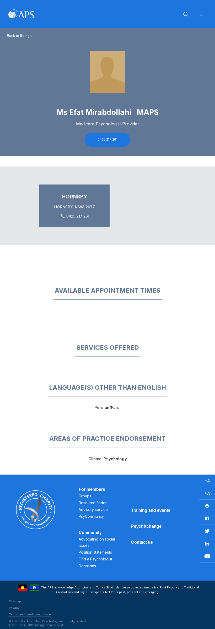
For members (92, 489)
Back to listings (19, 36)
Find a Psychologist (95, 559)
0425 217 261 (107, 139)
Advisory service (93, 509)
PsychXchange (146, 526)
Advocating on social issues (97, 542)
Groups (85, 496)
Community (90, 532)
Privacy (14, 608)
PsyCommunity (91, 516)
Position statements (95, 552)
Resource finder (93, 502)
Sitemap (15, 601)
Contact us (142, 542)
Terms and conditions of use (30, 614)
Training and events (150, 510)
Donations (87, 566)
